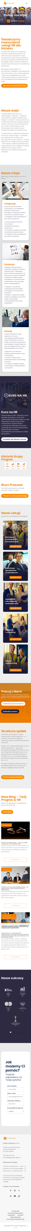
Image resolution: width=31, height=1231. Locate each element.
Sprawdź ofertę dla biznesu (14, 85)
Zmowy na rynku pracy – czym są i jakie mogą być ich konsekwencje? (14, 843)
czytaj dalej (15, 859)
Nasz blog (7, 812)
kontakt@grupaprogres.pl (11, 1157)
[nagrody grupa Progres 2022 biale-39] (23, 1006)
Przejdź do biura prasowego (15, 496)
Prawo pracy (6, 827)
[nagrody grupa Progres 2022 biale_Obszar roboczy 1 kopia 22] (15, 1021)
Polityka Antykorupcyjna (15, 1219)
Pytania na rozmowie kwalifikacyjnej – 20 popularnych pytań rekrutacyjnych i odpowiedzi (14, 888)
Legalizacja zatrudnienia (9, 918)
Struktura (15, 1211)
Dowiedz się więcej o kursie (14, 439)
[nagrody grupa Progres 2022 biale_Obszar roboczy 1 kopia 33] (8, 991)
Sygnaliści (11, 1215)
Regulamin (18, 1180)
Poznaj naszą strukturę (13, 777)
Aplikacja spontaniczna (13, 703)
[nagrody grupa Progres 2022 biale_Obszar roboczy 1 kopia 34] (23, 991)
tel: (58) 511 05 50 (8, 1155)
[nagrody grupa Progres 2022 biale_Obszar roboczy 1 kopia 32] (8, 1006)
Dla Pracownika (7, 825)
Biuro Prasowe (16, 1217)
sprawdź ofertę (15, 546)
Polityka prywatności (15, 1213)
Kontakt (20, 1215)
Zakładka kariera (10, 711)
